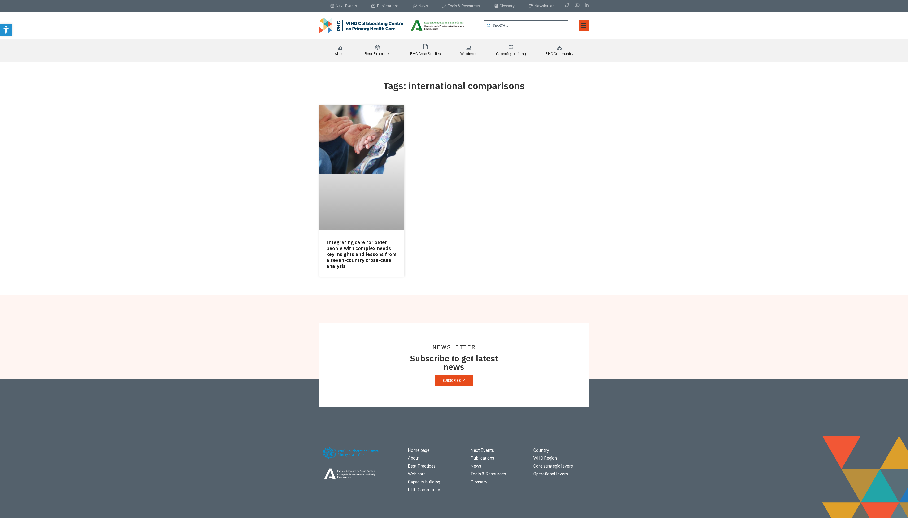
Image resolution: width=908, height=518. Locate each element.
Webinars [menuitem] (468, 53)
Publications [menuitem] (388, 5)
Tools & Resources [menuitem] (464, 5)
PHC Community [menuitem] (559, 53)
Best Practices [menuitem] (377, 53)
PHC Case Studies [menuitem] (425, 53)
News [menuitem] (423, 5)
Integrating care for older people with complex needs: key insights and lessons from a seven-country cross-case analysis (361, 254)
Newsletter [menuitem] (544, 5)
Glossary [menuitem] (507, 5)
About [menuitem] (340, 53)
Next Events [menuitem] (346, 5)
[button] (6, 30)
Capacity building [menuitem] (511, 53)
